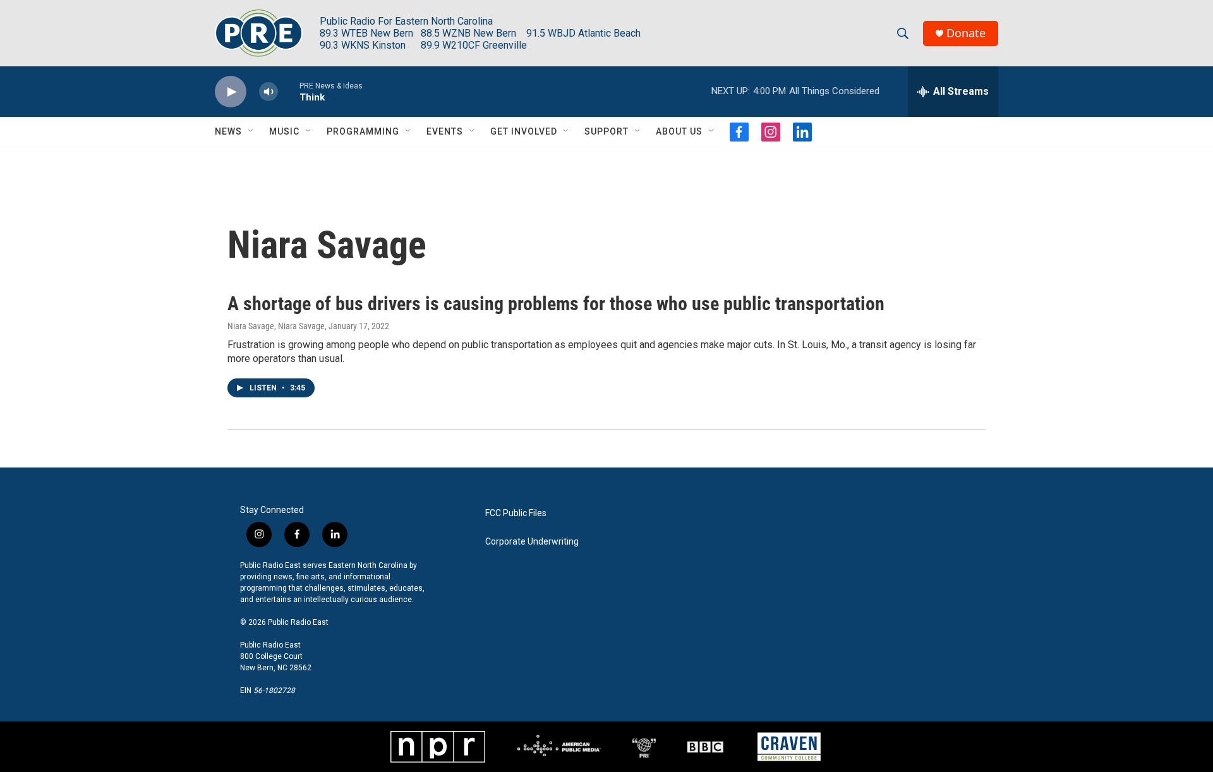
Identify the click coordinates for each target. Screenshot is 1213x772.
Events (444, 131)
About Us (679, 131)
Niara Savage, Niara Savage (276, 326)
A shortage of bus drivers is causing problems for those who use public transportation (555, 304)
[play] (230, 92)
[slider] (289, 91)
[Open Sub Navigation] (251, 131)
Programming (363, 131)
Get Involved (523, 131)
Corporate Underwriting (532, 541)
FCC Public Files (515, 513)
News (228, 131)
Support (606, 131)
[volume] (268, 92)
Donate (966, 33)
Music (284, 131)
